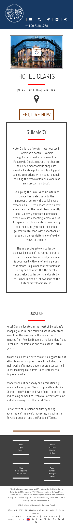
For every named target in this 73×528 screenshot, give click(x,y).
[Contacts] (57, 19)
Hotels (52, 444)
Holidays (52, 447)
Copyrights (16, 516)
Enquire (52, 476)
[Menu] (30, 19)
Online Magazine (21, 470)
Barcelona (34, 90)
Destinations (21, 473)
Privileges (52, 473)
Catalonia (49, 90)
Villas (52, 453)
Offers (21, 468)
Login (21, 447)
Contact (21, 450)
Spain (21, 90)
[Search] (39, 19)
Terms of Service (50, 516)
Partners (52, 470)
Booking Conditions (16, 519)
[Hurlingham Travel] (14, 13)
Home (21, 444)
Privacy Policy (32, 516)
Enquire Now (36, 114)
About (52, 468)
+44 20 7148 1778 (36, 26)
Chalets (52, 450)
